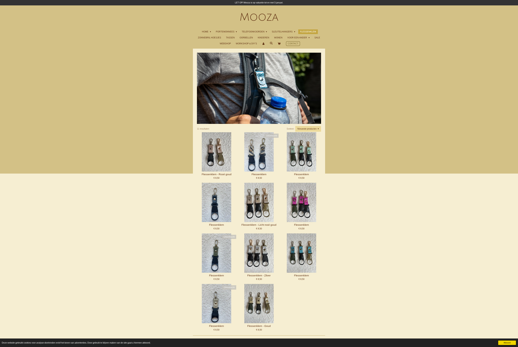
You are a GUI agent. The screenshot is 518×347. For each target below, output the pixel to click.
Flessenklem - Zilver (259, 275)
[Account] (263, 43)
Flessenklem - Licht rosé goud (258, 224)
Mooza (259, 17)
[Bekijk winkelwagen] (279, 43)
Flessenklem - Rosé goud (216, 174)
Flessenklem (259, 174)
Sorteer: (290, 129)
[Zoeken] (271, 43)
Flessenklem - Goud (259, 326)
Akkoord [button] (507, 343)
